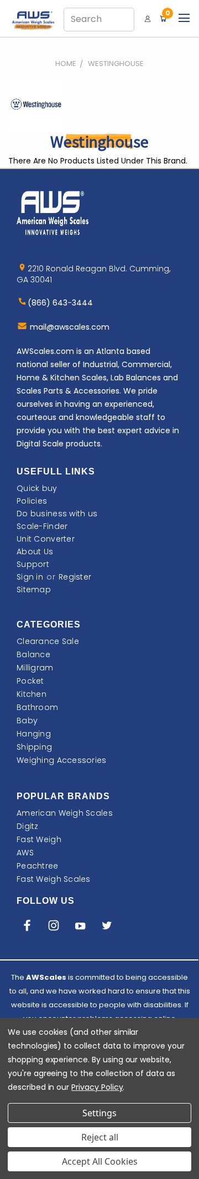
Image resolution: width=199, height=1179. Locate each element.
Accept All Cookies (100, 1161)
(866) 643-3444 (60, 302)
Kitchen (31, 694)
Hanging (34, 733)
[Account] (147, 18)
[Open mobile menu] (184, 16)
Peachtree (38, 865)
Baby (27, 720)
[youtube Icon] (80, 927)
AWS (25, 852)
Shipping (34, 746)
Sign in (30, 576)
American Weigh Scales (65, 812)
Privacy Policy (97, 1087)
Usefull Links (56, 471)
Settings (99, 1113)
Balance (33, 654)
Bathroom (37, 707)
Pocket (30, 680)
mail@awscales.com (69, 326)
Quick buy (37, 488)
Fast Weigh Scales (54, 879)
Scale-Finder (42, 526)
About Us (35, 551)
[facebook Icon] (27, 927)
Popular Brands (63, 796)
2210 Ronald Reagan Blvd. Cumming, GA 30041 (93, 274)
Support (33, 564)
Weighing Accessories (62, 760)
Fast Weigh (39, 839)
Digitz (28, 826)
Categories (49, 624)
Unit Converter (46, 538)
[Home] (36, 19)
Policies (32, 500)
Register (75, 576)
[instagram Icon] (53, 927)
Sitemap (34, 589)
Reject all (99, 1137)
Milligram (35, 667)
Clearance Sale (48, 641)
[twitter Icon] (107, 927)
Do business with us (57, 513)
